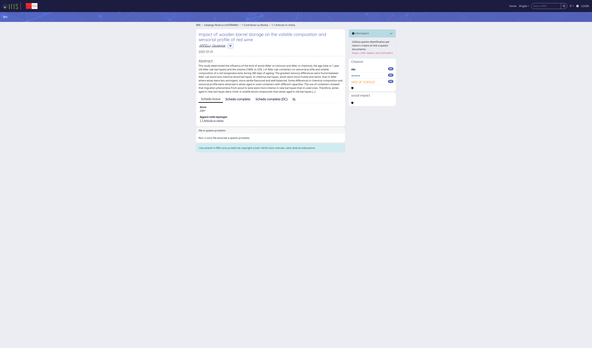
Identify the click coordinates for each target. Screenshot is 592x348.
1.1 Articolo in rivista (283, 25)
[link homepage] (11, 6)
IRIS (198, 25)
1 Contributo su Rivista (255, 25)
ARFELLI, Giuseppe (212, 45)
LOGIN (585, 6)
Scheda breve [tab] (210, 99)
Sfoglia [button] (523, 6)
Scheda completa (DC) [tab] (272, 99)
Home (512, 6)
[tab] (294, 99)
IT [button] (571, 6)
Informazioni (361, 33)
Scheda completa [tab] (238, 99)
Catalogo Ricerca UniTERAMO (221, 25)
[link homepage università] (31, 6)
